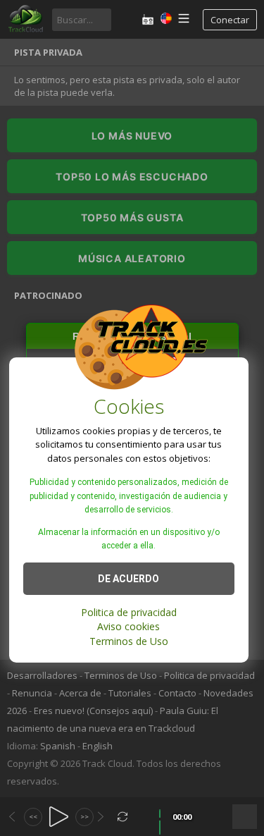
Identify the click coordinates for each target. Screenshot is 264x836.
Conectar (229, 19)
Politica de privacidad (129, 612)
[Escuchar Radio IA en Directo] (148, 19)
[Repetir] (123, 816)
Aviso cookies (128, 626)
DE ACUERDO (128, 578)
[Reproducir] (58, 816)
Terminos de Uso (128, 641)
